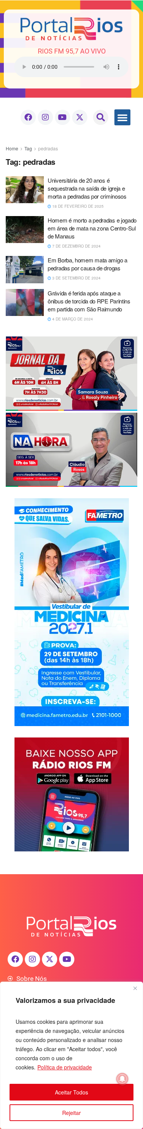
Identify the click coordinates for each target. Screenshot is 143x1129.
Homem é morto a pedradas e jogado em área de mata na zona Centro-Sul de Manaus (92, 228)
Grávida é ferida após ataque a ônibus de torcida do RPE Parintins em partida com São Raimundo (89, 301)
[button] (100, 117)
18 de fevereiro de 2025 (77, 206)
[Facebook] (28, 117)
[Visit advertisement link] (71, 411)
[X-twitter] (79, 117)
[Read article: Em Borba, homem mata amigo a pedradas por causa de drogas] (25, 269)
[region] (71, 1055)
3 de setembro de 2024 (76, 278)
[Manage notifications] (122, 1079)
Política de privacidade (64, 1067)
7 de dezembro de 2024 (76, 246)
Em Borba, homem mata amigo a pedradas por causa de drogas (87, 264)
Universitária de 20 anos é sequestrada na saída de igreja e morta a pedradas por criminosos (87, 188)
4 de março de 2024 (72, 319)
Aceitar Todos (71, 1092)
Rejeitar (71, 1112)
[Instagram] (45, 117)
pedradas (48, 148)
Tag (28, 148)
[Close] (135, 988)
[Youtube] (62, 117)
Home (12, 148)
